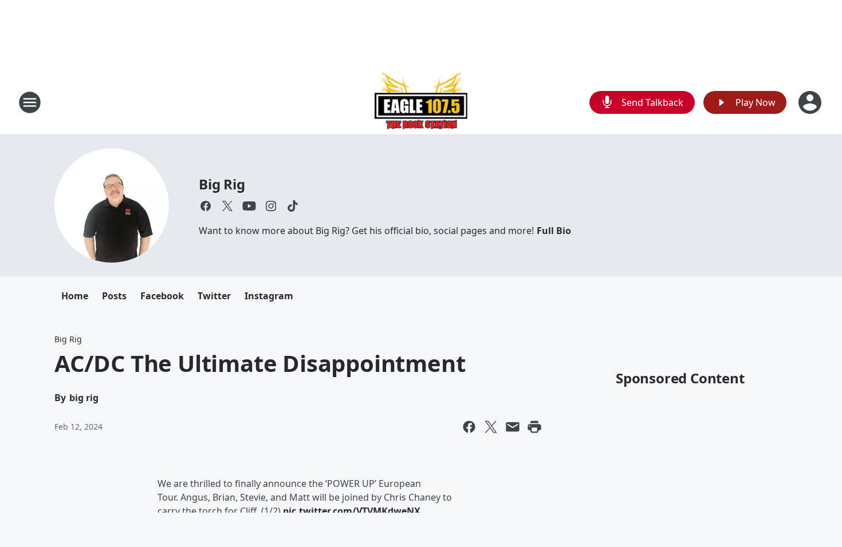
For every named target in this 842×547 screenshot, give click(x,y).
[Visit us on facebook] (206, 206)
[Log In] (811, 102)
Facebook (162, 296)
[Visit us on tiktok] (293, 206)
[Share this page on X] (491, 427)
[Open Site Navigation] (29, 102)
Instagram (269, 296)
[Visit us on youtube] (249, 206)
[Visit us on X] (227, 206)
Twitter (214, 296)
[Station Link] (421, 102)
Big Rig (222, 184)
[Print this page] (534, 427)
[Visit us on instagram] (271, 206)
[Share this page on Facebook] (469, 427)
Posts (114, 296)
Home (74, 296)
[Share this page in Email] (513, 427)
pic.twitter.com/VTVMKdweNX (351, 511)
